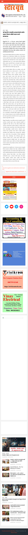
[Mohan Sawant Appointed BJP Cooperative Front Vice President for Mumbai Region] (5, 519)
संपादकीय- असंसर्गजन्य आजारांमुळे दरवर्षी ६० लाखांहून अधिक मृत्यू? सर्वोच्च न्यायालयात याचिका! (17, 461)
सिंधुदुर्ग (7, 30)
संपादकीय (7, 453)
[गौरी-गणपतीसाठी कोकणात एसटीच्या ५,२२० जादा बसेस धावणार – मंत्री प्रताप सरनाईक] (5, 513)
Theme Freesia (14, 532)
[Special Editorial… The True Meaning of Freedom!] (5, 468)
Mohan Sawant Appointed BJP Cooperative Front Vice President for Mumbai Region (17, 519)
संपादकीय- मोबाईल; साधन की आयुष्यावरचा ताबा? (10, 455)
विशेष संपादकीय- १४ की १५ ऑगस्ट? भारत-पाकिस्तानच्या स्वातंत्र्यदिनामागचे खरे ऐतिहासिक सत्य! (17, 475)
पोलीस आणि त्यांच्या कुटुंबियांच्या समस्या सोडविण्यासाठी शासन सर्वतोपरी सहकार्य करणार (13, 169)
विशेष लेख (3, 453)
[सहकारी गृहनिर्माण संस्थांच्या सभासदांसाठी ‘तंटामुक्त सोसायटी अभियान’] (5, 506)
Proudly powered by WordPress (8, 530)
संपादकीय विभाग (4, 457)
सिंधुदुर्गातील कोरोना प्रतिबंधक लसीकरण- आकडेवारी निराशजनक (15, 171)
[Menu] (2, 1)
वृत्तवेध (4, 30)
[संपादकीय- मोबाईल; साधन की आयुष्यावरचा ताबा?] (14, 444)
